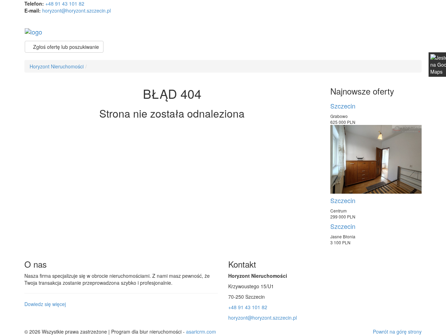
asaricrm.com (201, 331)
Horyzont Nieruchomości (57, 66)
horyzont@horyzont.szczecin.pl (76, 10)
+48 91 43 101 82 (64, 3)
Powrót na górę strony (397, 331)
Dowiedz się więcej (45, 303)
